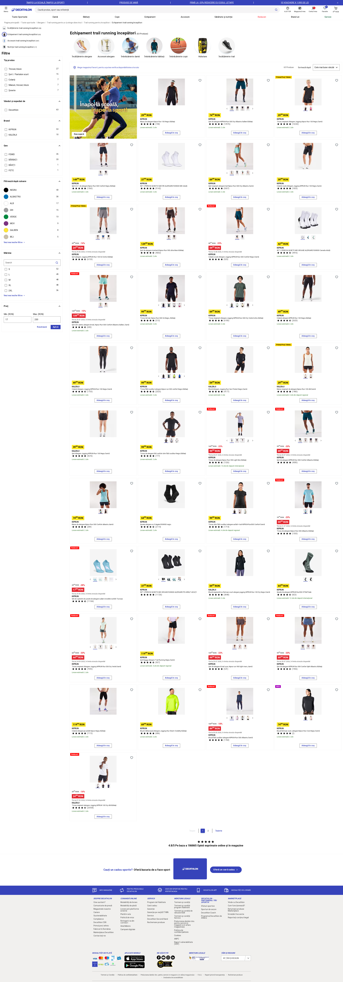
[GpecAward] (165, 967)
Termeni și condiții (182, 902)
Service (150, 916)
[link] (79, 134)
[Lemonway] (113, 964)
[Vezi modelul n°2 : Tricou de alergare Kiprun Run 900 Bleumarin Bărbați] (237, 440)
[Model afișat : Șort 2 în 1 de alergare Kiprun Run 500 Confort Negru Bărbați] (100, 173)
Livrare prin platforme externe (129, 910)
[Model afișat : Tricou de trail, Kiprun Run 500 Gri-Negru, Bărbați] (163, 305)
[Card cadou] (119, 959)
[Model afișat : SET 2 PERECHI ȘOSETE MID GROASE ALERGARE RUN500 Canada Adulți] (303, 237)
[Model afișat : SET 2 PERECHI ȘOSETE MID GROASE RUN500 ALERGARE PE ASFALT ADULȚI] (163, 579)
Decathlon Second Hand (157, 919)
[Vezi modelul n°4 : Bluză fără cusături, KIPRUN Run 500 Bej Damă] (248, 718)
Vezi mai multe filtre (13, 242)
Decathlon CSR (100, 922)
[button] (32, 69)
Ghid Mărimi (125, 926)
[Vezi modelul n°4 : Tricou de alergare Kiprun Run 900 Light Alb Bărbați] (248, 440)
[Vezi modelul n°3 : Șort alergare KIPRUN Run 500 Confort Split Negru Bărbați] (313, 647)
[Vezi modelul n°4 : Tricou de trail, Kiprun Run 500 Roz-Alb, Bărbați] (179, 305)
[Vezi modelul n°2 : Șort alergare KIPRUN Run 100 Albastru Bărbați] (103, 237)
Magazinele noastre (102, 909)
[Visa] (95, 958)
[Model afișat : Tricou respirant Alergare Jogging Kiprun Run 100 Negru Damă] (305, 108)
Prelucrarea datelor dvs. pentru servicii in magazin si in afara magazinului (184, 924)
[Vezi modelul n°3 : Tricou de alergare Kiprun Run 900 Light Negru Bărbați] (242, 440)
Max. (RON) (38, 314)
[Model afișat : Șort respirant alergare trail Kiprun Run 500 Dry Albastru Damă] (232, 173)
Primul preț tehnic (101, 926)
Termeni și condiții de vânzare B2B (183, 912)
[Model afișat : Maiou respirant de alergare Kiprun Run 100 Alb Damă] (305, 376)
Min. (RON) (9, 314)
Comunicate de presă (103, 906)
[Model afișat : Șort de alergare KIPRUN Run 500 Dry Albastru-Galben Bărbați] (232, 108)
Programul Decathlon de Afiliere (211, 917)
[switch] (200, 80)
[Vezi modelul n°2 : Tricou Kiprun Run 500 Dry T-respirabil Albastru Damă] (100, 647)
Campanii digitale (127, 929)
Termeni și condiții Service (182, 917)
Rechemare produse (156, 922)
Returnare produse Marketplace (236, 910)
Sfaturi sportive (208, 906)
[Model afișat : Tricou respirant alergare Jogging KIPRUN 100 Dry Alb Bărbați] (98, 786)
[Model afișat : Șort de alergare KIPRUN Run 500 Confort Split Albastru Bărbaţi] (303, 647)
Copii (117, 17)
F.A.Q (200, 975)
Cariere (97, 912)
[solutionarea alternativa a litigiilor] (199, 959)
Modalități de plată (128, 906)
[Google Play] (134, 967)
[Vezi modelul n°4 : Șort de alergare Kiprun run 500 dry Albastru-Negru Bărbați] (248, 108)
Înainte (219, 831)
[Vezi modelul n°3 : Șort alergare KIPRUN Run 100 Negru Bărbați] (108, 237)
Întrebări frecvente (236, 914)
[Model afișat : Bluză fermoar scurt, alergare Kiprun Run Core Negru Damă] (305, 718)
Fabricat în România (102, 929)
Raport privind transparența (215, 975)
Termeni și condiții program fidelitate (182, 906)
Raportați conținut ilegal (238, 917)
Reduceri (262, 17)
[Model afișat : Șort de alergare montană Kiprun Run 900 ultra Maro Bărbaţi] (169, 237)
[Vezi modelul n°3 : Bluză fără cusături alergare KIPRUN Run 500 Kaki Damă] (242, 718)
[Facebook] (159, 958)
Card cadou (152, 906)
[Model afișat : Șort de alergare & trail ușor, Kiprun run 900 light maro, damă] (234, 647)
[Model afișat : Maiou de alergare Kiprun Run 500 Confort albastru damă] (100, 511)
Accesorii (185, 17)
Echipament (150, 17)
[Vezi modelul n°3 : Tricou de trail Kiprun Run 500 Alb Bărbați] (174, 305)
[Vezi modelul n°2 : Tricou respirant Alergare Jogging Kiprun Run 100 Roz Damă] (311, 108)
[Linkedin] (173, 958)
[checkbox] (32, 190)
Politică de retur (127, 917)
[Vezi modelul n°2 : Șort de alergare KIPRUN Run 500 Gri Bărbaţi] (305, 440)
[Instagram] (168, 958)
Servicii (328, 17)
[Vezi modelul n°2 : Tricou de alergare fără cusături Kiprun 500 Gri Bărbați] (171, 440)
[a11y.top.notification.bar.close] (337, 2)
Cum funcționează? (236, 906)
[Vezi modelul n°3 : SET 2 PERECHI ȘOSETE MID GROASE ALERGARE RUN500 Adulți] (313, 237)
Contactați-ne (100, 936)
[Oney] (101, 964)
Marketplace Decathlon (104, 932)
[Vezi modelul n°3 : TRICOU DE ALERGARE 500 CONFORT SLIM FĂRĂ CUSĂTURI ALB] (177, 440)
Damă (55, 17)
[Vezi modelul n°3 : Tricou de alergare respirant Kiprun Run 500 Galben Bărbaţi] (242, 305)
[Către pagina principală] (21, 10)
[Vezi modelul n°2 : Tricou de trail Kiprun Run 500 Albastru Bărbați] (169, 305)
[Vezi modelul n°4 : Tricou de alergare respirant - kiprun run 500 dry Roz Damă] (111, 647)
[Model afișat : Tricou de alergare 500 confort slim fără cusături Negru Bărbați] (166, 440)
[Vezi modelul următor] (253, 109)
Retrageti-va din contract (127, 922)
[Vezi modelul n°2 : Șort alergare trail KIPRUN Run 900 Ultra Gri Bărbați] (174, 237)
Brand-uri (295, 17)
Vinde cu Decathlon (236, 902)
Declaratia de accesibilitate (173, 978)
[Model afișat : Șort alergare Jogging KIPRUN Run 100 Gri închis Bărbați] (98, 237)
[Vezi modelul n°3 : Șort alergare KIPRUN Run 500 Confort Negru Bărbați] (311, 440)
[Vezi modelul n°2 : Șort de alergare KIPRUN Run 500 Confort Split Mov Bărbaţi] (308, 647)
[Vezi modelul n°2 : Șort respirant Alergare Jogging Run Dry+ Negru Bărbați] (237, 108)
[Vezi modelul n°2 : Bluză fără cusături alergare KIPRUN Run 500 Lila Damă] (237, 718)
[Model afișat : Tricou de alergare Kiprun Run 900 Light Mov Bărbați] (232, 440)
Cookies (177, 935)
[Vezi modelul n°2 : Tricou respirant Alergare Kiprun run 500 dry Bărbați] (237, 305)
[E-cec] (95, 965)
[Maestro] (107, 959)
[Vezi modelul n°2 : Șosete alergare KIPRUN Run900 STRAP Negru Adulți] (311, 579)
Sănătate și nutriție (223, 17)
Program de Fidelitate (156, 902)
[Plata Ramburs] (107, 965)
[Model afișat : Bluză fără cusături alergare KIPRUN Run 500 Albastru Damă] (232, 718)
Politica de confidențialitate (181, 931)
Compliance (99, 919)
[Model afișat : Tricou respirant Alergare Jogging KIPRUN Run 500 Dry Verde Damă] (95, 647)
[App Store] (134, 960)
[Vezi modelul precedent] (227, 109)
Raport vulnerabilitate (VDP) (183, 943)
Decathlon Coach (208, 913)
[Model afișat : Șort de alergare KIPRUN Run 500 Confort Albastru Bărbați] (300, 440)
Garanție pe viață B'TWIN (157, 912)
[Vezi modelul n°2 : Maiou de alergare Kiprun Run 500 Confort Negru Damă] (106, 511)
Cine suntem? (99, 902)
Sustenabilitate (100, 916)
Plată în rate (125, 914)
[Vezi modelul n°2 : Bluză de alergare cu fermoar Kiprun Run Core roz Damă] (311, 718)
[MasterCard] (101, 959)
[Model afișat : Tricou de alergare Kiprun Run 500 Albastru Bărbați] (305, 511)
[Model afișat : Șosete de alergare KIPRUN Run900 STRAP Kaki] (305, 579)
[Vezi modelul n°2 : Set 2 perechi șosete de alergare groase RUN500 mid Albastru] (169, 579)
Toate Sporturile (19, 17)
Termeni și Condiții (107, 975)
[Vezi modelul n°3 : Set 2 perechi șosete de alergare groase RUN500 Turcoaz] (174, 579)
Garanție (151, 909)
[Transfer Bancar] (113, 959)
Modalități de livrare (128, 902)
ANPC (176, 939)
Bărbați (86, 17)
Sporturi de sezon (208, 909)
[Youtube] (163, 958)
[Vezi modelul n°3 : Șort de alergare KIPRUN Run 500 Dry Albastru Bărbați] (242, 108)
